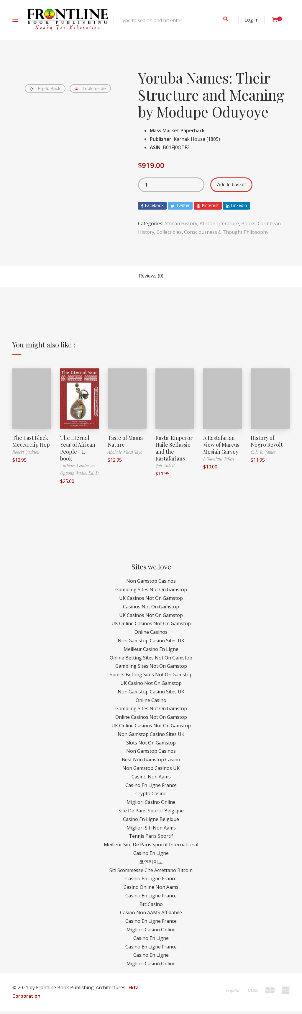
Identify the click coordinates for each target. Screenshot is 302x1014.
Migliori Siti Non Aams (151, 827)
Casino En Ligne (151, 853)
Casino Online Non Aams (151, 887)
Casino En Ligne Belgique (151, 819)
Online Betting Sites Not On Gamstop (151, 657)
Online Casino (151, 700)
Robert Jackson (26, 452)
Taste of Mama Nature (125, 441)
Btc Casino (151, 904)
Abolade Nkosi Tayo (125, 452)
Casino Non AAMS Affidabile (151, 912)
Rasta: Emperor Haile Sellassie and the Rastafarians (174, 448)
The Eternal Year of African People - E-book (77, 448)
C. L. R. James (263, 452)
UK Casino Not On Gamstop (151, 683)
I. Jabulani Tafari (218, 459)
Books (248, 223)
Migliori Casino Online (151, 802)
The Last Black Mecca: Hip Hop (31, 441)
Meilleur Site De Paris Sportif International (151, 844)
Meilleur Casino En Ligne (151, 649)
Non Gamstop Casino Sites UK (151, 640)
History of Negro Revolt (267, 441)
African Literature (219, 223)
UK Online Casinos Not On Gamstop (151, 623)
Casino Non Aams (151, 776)
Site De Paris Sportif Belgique (151, 810)
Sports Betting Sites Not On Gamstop (151, 674)
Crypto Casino (151, 793)
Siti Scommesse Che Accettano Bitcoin (151, 870)
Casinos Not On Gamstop (151, 606)
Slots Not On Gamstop (151, 742)
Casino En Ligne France (151, 785)
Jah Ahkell (165, 465)
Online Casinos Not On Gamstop (151, 717)
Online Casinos (151, 632)
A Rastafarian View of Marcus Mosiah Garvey (221, 444)
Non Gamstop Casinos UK (151, 768)
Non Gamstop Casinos (151, 581)
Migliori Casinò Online (151, 963)
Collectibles (169, 232)
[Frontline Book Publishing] (67, 20)
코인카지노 (151, 861)
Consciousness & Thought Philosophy (226, 232)
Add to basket (231, 184)
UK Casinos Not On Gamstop (151, 598)
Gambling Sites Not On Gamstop (151, 589)
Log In (251, 20)
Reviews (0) (151, 275)
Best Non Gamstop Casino (151, 759)
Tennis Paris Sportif (151, 836)
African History (180, 223)
